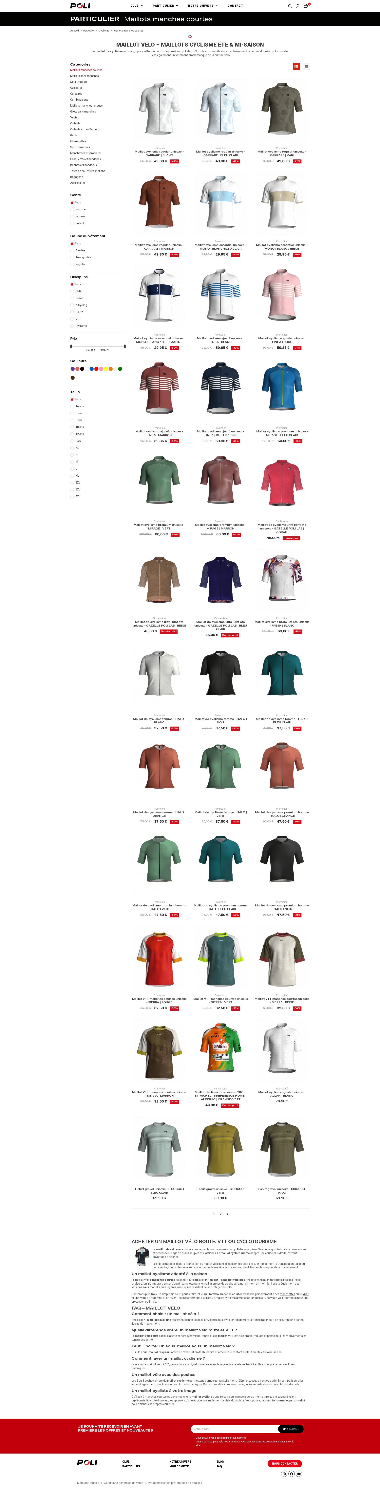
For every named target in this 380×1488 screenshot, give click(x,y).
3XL (78, 489)
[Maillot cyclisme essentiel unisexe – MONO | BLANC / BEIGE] (282, 203)
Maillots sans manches (84, 75)
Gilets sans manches (83, 111)
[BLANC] (87, 369)
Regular (80, 264)
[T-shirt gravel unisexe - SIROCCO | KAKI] (282, 1148)
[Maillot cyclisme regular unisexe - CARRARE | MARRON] (159, 203)
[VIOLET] (72, 369)
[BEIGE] (115, 369)
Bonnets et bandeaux (83, 165)
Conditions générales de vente (123, 1483)
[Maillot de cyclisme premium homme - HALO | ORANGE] (282, 771)
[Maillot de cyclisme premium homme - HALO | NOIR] (282, 864)
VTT (78, 318)
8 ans (79, 420)
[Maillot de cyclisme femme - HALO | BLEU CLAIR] (282, 677)
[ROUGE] (96, 369)
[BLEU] (91, 369)
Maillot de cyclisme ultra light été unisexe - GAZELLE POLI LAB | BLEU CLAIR (220, 626)
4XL (78, 496)
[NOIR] (82, 369)
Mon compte (179, 1466)
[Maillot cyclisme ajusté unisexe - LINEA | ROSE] (282, 297)
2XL (78, 482)
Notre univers (180, 1461)
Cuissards (76, 87)
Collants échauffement (84, 129)
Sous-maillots (78, 81)
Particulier (131, 1466)
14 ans (80, 406)
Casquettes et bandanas (85, 159)
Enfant (80, 223)
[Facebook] (291, 1474)
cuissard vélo (285, 1396)
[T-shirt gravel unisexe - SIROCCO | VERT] (220, 1148)
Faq (219, 1466)
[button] (290, 6)
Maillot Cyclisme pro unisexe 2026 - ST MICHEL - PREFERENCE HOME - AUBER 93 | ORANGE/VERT (221, 1096)
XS (77, 447)
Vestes (74, 117)
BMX (79, 291)
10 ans (80, 427)
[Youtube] (299, 1474)
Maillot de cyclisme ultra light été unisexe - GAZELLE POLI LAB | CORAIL (282, 529)
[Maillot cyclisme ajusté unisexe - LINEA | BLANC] (220, 297)
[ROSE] (101, 369)
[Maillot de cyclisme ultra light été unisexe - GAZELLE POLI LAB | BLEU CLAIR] (220, 580)
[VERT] (120, 369)
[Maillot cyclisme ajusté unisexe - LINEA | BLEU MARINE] (220, 390)
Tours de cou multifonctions (87, 171)
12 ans (80, 434)
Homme (81, 209)
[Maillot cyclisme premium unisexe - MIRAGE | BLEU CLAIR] (282, 390)
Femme (80, 216)
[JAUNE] (106, 369)
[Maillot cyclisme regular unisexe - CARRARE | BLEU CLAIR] (220, 110)
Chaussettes (78, 141)
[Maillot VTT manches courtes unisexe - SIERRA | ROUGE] (159, 957)
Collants (75, 123)
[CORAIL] (77, 369)
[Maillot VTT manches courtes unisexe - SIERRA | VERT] (220, 957)
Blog (220, 1461)
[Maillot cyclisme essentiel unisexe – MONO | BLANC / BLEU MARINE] (159, 297)
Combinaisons (79, 99)
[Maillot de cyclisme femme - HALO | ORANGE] (159, 771)
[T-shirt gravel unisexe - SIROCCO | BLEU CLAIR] (159, 1148)
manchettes (287, 1294)
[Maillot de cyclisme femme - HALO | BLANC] (159, 677)
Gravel (80, 298)
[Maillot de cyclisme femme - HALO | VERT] (220, 771)
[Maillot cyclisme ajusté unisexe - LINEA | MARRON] (159, 390)
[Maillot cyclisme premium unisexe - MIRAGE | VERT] (159, 483)
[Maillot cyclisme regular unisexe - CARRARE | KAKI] (282, 110)
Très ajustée (83, 257)
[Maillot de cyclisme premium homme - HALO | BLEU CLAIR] (220, 864)
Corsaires (76, 93)
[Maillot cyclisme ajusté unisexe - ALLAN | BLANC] (282, 1051)
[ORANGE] (110, 369)
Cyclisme (81, 325)
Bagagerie (76, 176)
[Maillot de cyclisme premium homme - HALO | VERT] (159, 864)
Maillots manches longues (86, 105)
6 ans (79, 413)
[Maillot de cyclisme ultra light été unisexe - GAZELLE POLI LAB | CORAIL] (282, 483)
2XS (78, 441)
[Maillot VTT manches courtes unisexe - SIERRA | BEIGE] (282, 957)
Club (126, 1461)
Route (79, 312)
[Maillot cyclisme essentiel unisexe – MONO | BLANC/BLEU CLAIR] (220, 203)
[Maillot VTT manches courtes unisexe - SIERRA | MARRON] (159, 1051)
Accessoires (78, 182)
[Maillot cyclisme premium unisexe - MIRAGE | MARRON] (220, 483)
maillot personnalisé (292, 1400)
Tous (78, 202)
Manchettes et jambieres (86, 153)
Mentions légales (88, 1483)
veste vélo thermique (283, 1297)
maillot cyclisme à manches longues (238, 1297)
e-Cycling (81, 305)
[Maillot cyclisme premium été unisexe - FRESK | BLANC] (282, 580)
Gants (74, 135)
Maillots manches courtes (86, 70)
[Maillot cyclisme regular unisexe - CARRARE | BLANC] (159, 110)
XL (77, 475)
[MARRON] (72, 378)
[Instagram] (284, 1474)
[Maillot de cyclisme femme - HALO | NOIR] (220, 677)
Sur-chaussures (80, 147)
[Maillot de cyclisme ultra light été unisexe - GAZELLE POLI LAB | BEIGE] (159, 580)
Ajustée (80, 250)
